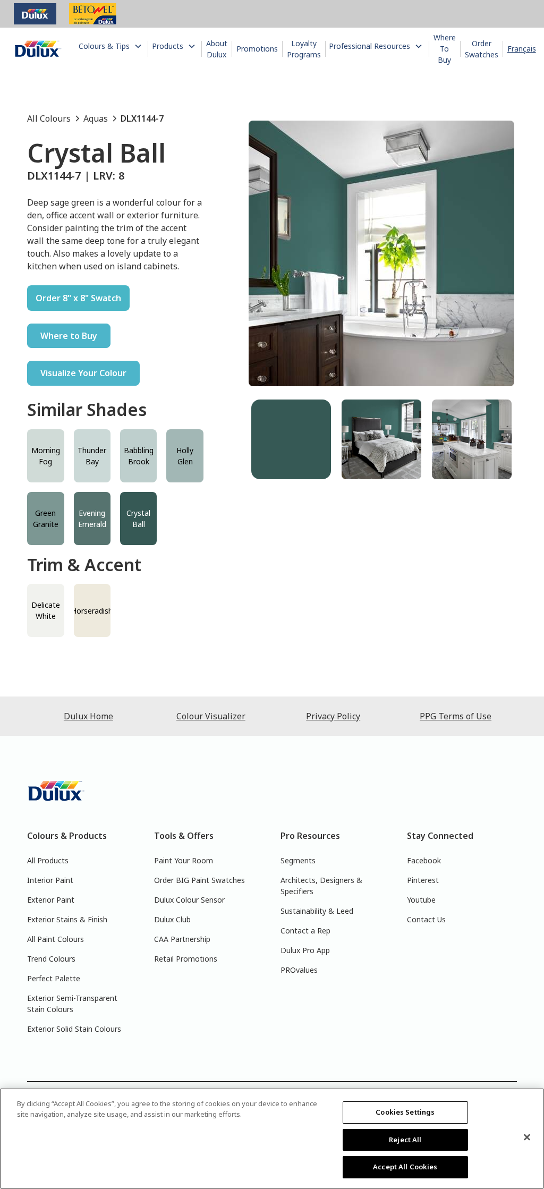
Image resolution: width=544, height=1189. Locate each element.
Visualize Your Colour (83, 373)
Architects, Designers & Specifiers (321, 885)
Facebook (424, 860)
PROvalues (299, 970)
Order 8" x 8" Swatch (78, 298)
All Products (48, 860)
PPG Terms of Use (455, 716)
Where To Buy (445, 48)
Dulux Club (172, 919)
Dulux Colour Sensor (189, 900)
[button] (111, 46)
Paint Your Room (183, 860)
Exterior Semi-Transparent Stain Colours (72, 1003)
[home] (38, 49)
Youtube (421, 900)
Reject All (405, 1139)
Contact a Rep (305, 930)
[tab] (291, 439)
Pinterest (423, 880)
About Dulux (216, 49)
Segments (298, 860)
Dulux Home (88, 716)
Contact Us (426, 919)
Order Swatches (481, 49)
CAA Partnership (182, 939)
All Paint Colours (55, 939)
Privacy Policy (333, 716)
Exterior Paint (50, 900)
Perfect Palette (53, 978)
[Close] (527, 1137)
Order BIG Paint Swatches (199, 880)
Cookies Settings (405, 1112)
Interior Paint (50, 880)
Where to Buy (68, 336)
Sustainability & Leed (316, 911)
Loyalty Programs (304, 49)
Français (521, 49)
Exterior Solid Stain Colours (74, 1029)
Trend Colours (51, 959)
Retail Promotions (185, 959)
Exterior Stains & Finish (67, 919)
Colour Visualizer (210, 716)
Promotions (257, 49)
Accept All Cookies (405, 1166)
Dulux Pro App (305, 950)
